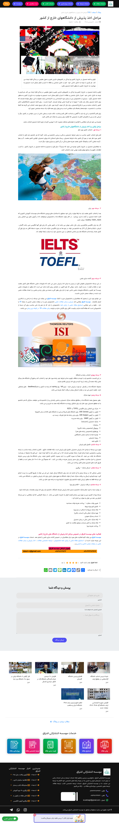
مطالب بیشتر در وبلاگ (61, 721)
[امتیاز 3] (70, 563)
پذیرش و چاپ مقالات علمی (63, 302)
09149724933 (95, 795)
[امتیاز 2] (73, 563)
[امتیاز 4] (67, 563)
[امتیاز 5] (64, 563)
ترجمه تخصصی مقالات (44, 540)
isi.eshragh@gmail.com (91, 800)
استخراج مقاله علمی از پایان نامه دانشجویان (69, 540)
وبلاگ (99, 12)
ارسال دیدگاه (59, 640)
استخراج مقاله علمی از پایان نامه (71, 305)
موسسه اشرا (52, 298)
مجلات (94, 12)
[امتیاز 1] (76, 563)
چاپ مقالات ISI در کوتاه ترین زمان (38, 308)
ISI (89, 12)
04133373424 (95, 791)
